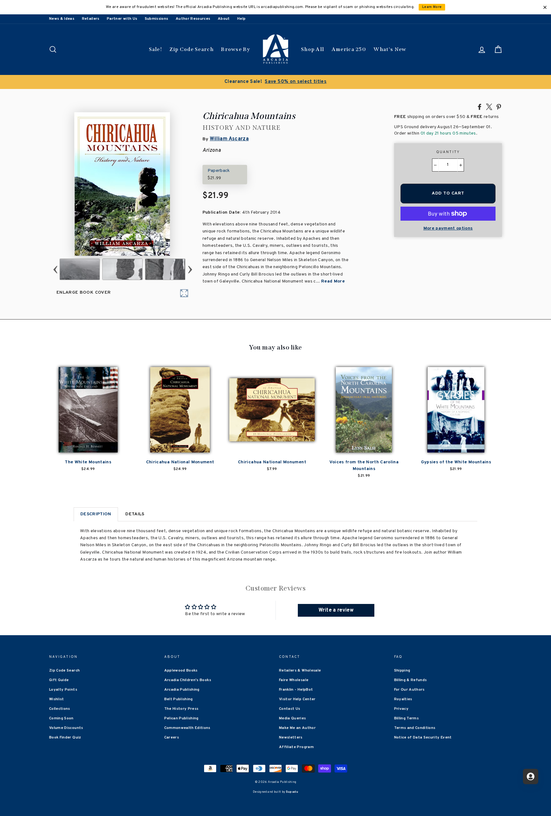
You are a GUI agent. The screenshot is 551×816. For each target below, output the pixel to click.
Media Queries (292, 718)
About (224, 18)
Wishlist (56, 699)
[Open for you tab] (530, 776)
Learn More (432, 7)
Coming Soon (61, 718)
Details (134, 514)
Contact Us (289, 708)
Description (95, 514)
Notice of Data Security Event (423, 737)
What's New (389, 49)
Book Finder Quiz (65, 737)
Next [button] (190, 269)
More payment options (448, 228)
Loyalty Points (63, 689)
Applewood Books (181, 670)
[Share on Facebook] (479, 106)
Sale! (155, 49)
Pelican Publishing (181, 718)
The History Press (181, 708)
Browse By (235, 49)
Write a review (336, 610)
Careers (171, 737)
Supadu (292, 792)
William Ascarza (229, 139)
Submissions (156, 18)
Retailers (90, 18)
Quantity (448, 152)
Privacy (401, 708)
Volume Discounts (66, 728)
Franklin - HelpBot (296, 689)
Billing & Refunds (410, 680)
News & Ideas (61, 18)
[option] (275, 82)
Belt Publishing (178, 699)
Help (241, 18)
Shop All (312, 49)
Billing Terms (406, 718)
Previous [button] (55, 269)
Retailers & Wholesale (300, 670)
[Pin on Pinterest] (499, 106)
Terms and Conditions (415, 728)
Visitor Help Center (297, 699)
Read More (333, 281)
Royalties (403, 699)
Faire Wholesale (293, 680)
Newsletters (291, 737)
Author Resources (193, 18)
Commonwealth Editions (187, 728)
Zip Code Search (191, 49)
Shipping (402, 670)
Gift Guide (59, 680)
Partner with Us (122, 18)
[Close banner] (545, 7)
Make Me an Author (297, 728)
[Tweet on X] (489, 106)
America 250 (349, 49)
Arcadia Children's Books (187, 680)
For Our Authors (409, 689)
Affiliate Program (296, 747)
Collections (59, 708)
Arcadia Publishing (182, 689)
